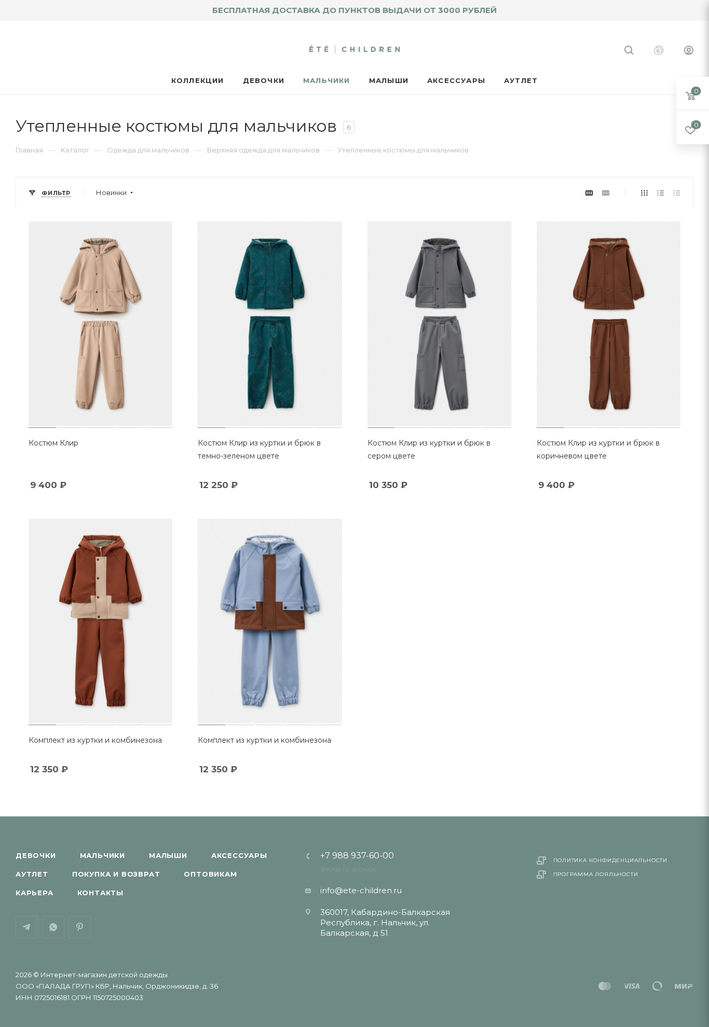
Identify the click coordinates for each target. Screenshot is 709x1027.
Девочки (36, 855)
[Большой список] (605, 192)
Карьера (34, 893)
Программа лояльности (595, 874)
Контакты (100, 893)
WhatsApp (53, 927)
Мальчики (102, 855)
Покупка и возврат (116, 874)
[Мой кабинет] (688, 51)
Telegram (27, 927)
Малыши (168, 855)
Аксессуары (239, 855)
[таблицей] (677, 192)
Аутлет (32, 874)
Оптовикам (210, 874)
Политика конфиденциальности (610, 860)
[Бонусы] (658, 51)
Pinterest (80, 927)
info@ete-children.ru (361, 890)
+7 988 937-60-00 (357, 856)
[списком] (660, 192)
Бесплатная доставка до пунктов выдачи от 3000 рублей (354, 10)
